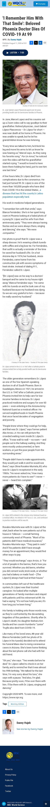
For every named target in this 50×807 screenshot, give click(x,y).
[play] (4, 804)
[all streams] (46, 804)
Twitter (8, 791)
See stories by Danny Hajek (30, 729)
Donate (41, 4)
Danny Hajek (16, 39)
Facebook (9, 786)
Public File (9, 780)
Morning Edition (17, 704)
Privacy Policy (10, 775)
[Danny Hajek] (8, 726)
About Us (9, 769)
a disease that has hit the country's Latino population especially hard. (23, 193)
